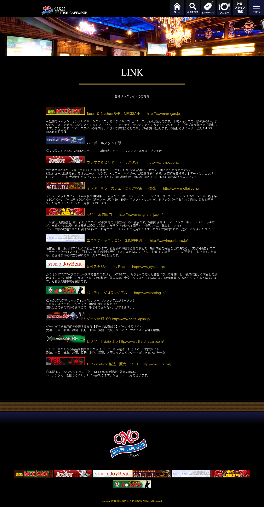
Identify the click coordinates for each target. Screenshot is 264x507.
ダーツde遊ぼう (99, 319)
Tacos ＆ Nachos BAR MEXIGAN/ (113, 114)
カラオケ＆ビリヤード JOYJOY (113, 162)
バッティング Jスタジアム (107, 293)
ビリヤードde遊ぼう (102, 341)
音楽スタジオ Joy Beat (106, 267)
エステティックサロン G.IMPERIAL (115, 241)
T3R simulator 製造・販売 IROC (112, 364)
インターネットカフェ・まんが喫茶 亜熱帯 (121, 188)
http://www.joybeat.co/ (148, 267)
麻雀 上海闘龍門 (99, 214)
